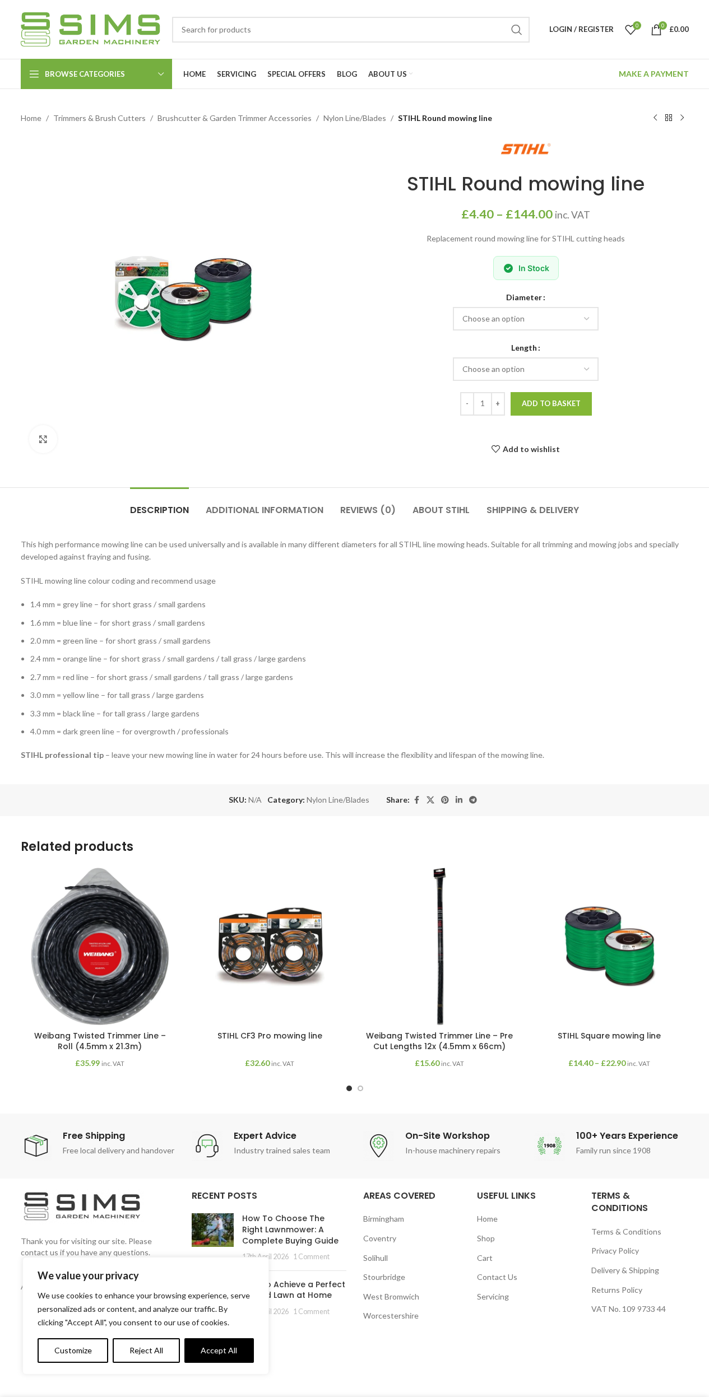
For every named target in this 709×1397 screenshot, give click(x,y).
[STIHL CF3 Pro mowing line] (270, 946)
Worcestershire (391, 1315)
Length (524, 347)
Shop (486, 1238)
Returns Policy (616, 1289)
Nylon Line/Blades (354, 118)
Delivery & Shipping (625, 1270)
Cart (485, 1258)
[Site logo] (91, 28)
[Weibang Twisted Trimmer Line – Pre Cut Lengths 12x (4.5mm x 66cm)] (439, 946)
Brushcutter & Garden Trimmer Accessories (234, 118)
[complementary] (145, 1316)
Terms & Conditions (626, 1231)
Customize (73, 1350)
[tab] (159, 504)
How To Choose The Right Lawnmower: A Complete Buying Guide (290, 1229)
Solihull (375, 1258)
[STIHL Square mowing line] (609, 946)
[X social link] (430, 800)
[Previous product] (655, 118)
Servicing (493, 1296)
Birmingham (383, 1218)
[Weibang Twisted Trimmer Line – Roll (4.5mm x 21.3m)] (100, 946)
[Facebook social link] (416, 800)
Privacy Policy (615, 1250)
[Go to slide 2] (360, 1088)
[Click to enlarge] (43, 439)
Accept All (219, 1350)
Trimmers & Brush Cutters (99, 118)
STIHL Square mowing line (609, 1035)
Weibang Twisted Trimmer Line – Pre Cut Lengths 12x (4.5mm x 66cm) (439, 1041)
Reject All (146, 1350)
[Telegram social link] (473, 800)
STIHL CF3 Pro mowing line (269, 1035)
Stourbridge (384, 1277)
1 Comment (311, 1256)
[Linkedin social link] (459, 800)
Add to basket (551, 403)
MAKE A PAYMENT (654, 73)
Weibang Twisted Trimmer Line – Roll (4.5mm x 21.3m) (100, 1041)
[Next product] (682, 118)
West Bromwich (391, 1296)
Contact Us (497, 1277)
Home (31, 118)
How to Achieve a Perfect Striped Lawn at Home (293, 1290)
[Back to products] (668, 118)
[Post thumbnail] (213, 1237)
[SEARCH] (517, 30)
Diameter (524, 297)
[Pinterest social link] (445, 800)
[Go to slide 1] (349, 1088)
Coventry (379, 1238)
